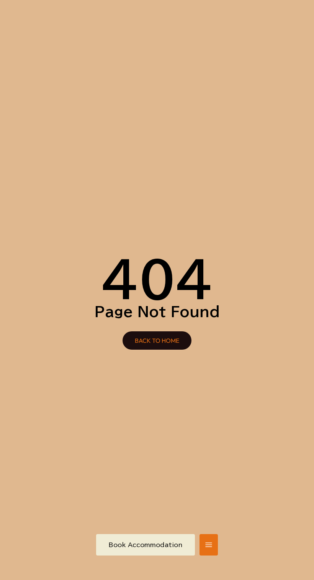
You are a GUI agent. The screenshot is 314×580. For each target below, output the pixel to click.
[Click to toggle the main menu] (209, 545)
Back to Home (157, 340)
